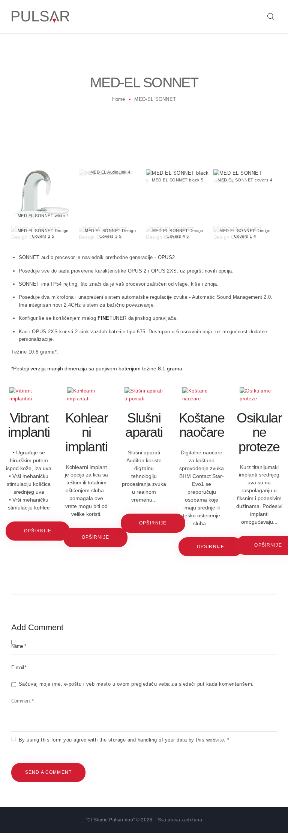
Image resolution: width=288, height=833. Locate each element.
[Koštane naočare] (201, 395)
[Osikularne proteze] (259, 395)
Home (118, 99)
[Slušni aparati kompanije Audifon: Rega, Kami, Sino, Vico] (144, 395)
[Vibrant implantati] (28, 395)
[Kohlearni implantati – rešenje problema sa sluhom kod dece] (86, 395)
